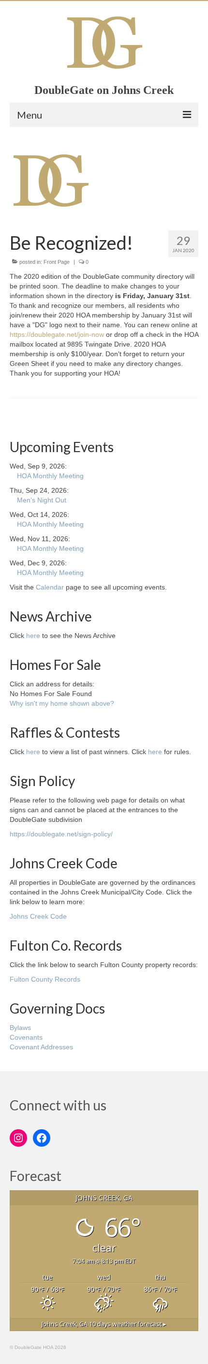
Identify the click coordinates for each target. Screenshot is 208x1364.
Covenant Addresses (41, 1047)
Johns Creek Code (38, 916)
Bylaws (20, 1027)
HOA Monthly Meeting (50, 476)
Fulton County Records (45, 979)
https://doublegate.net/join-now (57, 334)
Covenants (26, 1037)
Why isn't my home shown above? (62, 703)
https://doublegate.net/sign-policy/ (61, 834)
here (33, 635)
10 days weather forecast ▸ (104, 1324)
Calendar (50, 587)
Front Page (57, 262)
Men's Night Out (41, 500)
